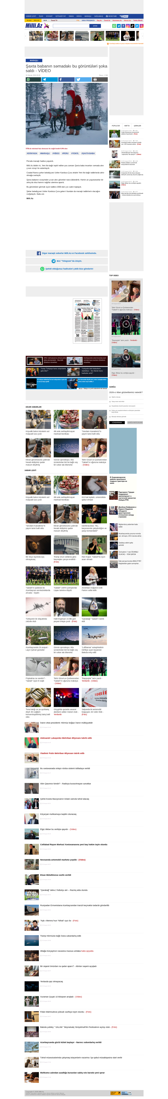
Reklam (36, 20)
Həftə (126, 126)
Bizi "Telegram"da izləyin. (69, 261)
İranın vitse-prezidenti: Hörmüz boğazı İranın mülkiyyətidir (66, 723)
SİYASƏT (49, 16)
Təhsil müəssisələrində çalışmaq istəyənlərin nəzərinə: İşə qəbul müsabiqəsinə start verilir (81, 1057)
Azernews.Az (117, 20)
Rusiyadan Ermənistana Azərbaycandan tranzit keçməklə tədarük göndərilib (74, 905)
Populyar (116, 126)
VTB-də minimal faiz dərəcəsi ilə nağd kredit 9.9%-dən (47, 148)
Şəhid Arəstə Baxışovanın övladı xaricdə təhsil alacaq (64, 799)
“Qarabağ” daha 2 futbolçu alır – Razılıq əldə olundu (64, 890)
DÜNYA (79, 16)
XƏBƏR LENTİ (31, 16)
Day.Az (99, 20)
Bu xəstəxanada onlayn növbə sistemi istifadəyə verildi (65, 768)
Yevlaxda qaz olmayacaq (51, 981)
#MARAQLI (45, 153)
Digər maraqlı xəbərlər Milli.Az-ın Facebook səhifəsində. (69, 253)
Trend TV (54, 20)
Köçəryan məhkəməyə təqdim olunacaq (58, 814)
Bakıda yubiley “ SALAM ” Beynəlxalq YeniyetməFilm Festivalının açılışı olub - (78, 1027)
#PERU (65, 153)
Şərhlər (137, 126)
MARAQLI (88, 16)
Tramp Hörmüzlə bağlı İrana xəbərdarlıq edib (60, 936)
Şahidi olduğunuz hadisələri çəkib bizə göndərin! (69, 269)
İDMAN (71, 16)
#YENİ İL (75, 153)
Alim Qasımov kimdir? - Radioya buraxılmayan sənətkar (65, 784)
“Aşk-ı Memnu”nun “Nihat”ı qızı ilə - (59, 921)
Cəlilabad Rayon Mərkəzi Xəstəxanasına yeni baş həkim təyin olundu (73, 844)
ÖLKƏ (41, 16)
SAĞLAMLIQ (98, 16)
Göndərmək (117, 422)
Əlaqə (29, 20)
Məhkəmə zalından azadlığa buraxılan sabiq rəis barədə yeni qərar (72, 1073)
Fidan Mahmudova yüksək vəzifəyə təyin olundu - (65, 1012)
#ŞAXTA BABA (88, 153)
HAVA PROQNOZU (88, 20)
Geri (26, 36)
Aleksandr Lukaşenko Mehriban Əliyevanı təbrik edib (66, 738)
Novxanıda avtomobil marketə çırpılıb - (62, 860)
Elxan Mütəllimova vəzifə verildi (55, 875)
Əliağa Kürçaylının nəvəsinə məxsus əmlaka (66, 951)
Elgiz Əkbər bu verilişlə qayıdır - (58, 829)
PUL (78, 20)
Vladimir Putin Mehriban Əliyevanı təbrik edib (62, 753)
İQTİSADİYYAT (61, 16)
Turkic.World (137, 20)
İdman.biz (127, 20)
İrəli (142, 36)
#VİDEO (56, 153)
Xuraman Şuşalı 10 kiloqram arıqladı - (61, 997)
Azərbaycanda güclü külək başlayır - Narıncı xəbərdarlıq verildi (70, 1042)
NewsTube (112, 16)
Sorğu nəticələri (135, 422)
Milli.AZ (34, 25)
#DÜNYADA (32, 153)
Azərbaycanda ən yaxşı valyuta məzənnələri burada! (126, 43)
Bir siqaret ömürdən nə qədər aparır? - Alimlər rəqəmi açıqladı (68, 966)
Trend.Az (107, 20)
